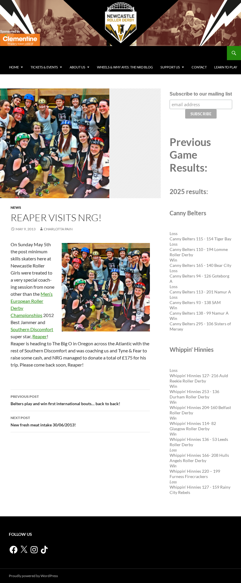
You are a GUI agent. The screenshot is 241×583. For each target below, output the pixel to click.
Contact (199, 67)
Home (14, 67)
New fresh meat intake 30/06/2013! (43, 421)
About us (77, 67)
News (16, 207)
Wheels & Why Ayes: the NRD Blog (125, 67)
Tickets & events (44, 67)
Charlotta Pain (58, 229)
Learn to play (225, 67)
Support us (170, 67)
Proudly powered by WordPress (33, 576)
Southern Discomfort (32, 329)
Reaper (39, 336)
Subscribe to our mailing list (201, 93)
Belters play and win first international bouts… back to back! (65, 400)
